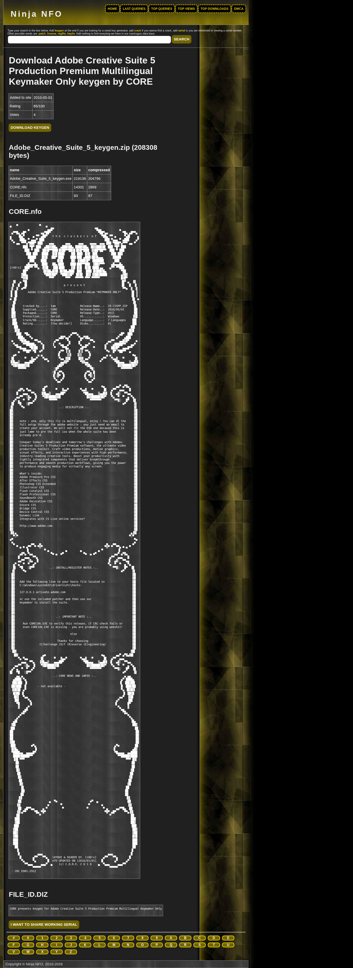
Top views (186, 8)
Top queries (161, 8)
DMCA (239, 8)
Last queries (134, 8)
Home (112, 8)
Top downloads (214, 8)
